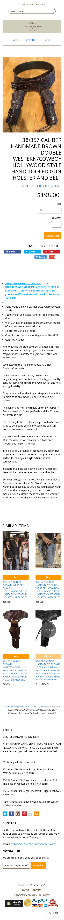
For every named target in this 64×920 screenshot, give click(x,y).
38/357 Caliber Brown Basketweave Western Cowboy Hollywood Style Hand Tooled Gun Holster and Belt (15, 670)
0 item (26, 4)
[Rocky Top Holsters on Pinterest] (24, 813)
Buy (15, 577)
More (47, 40)
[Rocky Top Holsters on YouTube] (30, 814)
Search (25, 890)
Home (15, 40)
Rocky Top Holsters (41, 185)
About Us (35, 890)
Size (59, 204)
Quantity (56, 218)
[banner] (32, 26)
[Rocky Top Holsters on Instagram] (18, 813)
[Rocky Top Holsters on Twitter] (5, 813)
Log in (21, 885)
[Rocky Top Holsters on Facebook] (11, 813)
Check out (40, 4)
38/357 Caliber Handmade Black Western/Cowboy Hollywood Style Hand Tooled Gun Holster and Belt (47, 589)
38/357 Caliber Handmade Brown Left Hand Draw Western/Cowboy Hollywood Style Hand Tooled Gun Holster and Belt (47, 670)
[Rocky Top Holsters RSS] (36, 813)
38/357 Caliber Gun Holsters (37, 706)
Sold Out (48, 656)
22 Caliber (31, 40)
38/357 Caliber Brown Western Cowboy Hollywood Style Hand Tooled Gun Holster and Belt (15, 589)
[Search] (53, 11)
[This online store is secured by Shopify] (14, 906)
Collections (17, 706)
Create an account (35, 885)
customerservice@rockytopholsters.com (33, 844)
